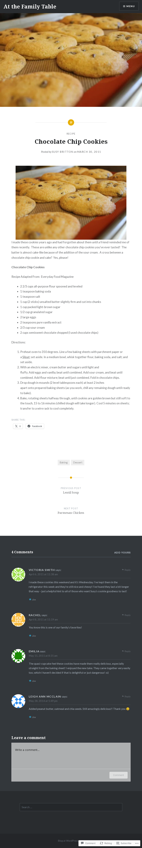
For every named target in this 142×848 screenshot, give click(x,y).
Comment (118, 775)
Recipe (71, 133)
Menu (130, 6)
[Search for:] (71, 807)
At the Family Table (29, 6)
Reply (128, 569)
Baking (64, 462)
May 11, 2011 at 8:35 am (43, 655)
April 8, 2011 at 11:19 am (43, 619)
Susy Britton (62, 151)
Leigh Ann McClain (45, 696)
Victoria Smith (42, 569)
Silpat (26, 357)
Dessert (77, 462)
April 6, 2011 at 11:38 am (43, 574)
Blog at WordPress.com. (71, 840)
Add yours (122, 552)
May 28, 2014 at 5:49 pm (43, 700)
